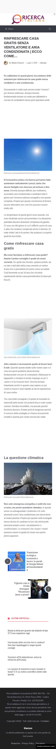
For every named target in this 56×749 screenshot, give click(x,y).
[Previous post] (7, 561)
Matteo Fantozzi (18, 63)
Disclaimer (40, 743)
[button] (49, 28)
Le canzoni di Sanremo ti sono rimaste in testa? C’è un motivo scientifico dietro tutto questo (27, 672)
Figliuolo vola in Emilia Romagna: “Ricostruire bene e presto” (21, 589)
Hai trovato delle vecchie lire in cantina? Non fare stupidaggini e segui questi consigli (26, 645)
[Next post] (48, 589)
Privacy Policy (28, 743)
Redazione (15, 743)
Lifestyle (43, 63)
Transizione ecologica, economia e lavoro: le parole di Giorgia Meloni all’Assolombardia (35, 561)
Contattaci (45, 721)
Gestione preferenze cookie (46, 746)
